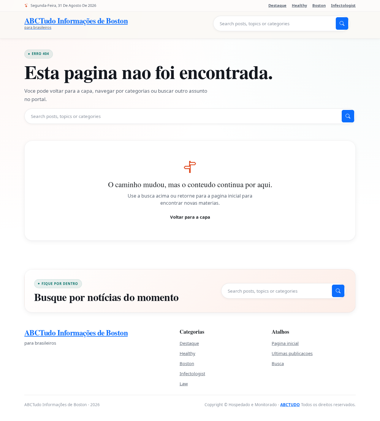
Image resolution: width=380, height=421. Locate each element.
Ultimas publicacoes (292, 353)
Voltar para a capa (190, 217)
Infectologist (343, 5)
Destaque (277, 5)
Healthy (299, 5)
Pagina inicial (285, 343)
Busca (278, 363)
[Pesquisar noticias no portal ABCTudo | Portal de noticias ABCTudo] (342, 23)
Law (184, 384)
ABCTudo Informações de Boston (76, 333)
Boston (319, 5)
